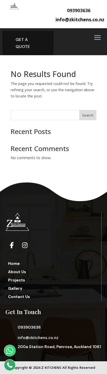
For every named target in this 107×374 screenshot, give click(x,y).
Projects (16, 280)
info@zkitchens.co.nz (38, 337)
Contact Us (19, 296)
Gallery (15, 288)
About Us (17, 271)
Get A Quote (23, 43)
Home (14, 263)
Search (87, 115)
